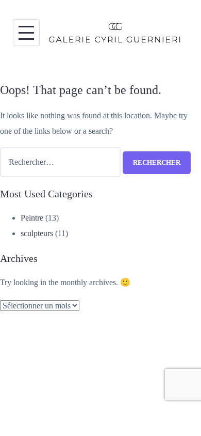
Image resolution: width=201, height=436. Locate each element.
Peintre (32, 217)
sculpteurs (37, 233)
